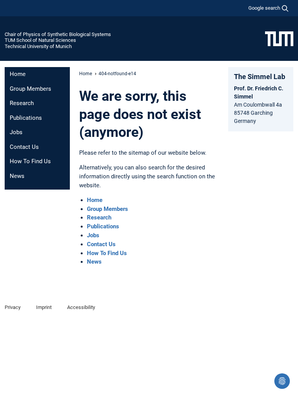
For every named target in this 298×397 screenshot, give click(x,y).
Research (22, 103)
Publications (26, 117)
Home (18, 74)
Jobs (16, 132)
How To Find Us (30, 161)
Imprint (44, 307)
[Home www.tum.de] (279, 38)
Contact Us (24, 146)
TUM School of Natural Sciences (40, 40)
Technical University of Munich (38, 46)
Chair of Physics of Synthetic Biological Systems (58, 34)
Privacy (13, 307)
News (17, 176)
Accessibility (81, 307)
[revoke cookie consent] (282, 381)
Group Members (30, 88)
